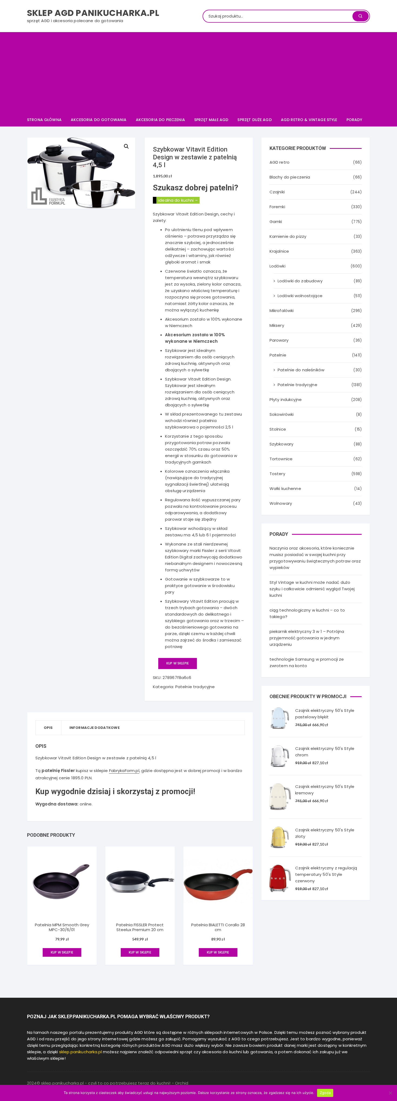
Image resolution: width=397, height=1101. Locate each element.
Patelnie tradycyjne (195, 687)
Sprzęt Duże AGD (254, 119)
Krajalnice (279, 251)
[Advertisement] (198, 72)
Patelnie (278, 355)
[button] (126, 146)
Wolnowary (281, 503)
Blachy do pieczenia (290, 177)
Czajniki (277, 192)
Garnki (276, 221)
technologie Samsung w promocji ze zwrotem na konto (307, 662)
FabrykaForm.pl (124, 770)
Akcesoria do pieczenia (160, 119)
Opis (48, 727)
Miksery (277, 325)
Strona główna (44, 119)
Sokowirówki (282, 414)
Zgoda (325, 1092)
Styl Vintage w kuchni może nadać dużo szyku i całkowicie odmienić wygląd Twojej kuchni (312, 588)
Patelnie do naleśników (301, 370)
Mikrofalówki (282, 310)
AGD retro (280, 162)
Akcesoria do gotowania (98, 119)
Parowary (279, 340)
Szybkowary (282, 444)
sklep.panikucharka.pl (80, 1052)
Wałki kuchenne (285, 488)
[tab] (48, 728)
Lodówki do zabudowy (300, 281)
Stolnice (278, 429)
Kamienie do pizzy (288, 236)
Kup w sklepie (177, 663)
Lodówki (277, 266)
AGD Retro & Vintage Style (309, 119)
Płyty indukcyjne (286, 399)
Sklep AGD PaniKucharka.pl (93, 13)
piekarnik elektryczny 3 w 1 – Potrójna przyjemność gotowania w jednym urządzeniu (307, 638)
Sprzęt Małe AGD (211, 119)
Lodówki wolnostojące (300, 296)
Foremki (277, 207)
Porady (354, 119)
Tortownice (281, 459)
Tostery (277, 473)
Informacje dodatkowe (94, 727)
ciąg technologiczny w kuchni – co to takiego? (307, 613)
